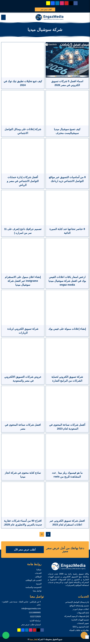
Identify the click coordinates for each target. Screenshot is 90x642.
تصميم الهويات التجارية (80, 620)
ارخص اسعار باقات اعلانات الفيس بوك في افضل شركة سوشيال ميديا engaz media (67, 280)
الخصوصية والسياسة (33, 587)
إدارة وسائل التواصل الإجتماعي (77, 602)
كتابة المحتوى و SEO (81, 627)
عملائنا (38, 570)
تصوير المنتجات (83, 623)
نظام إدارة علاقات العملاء (79, 630)
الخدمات (38, 573)
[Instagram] (62, 3)
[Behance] (53, 3)
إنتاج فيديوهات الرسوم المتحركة (76, 616)
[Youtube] (66, 3)
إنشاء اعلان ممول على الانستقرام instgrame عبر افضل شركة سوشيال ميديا (23, 280)
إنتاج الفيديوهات (83, 613)
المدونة (38, 584)
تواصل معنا (37, 591)
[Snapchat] (48, 3)
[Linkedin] (57, 3)
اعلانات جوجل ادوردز (81, 609)
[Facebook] (76, 3)
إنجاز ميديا (33, 639)
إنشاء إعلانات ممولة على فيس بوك (67, 328)
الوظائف (38, 577)
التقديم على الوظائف (33, 580)
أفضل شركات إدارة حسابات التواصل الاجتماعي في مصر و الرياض (23, 181)
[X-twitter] (71, 3)
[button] (3, 17)
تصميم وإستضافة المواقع (79, 606)
